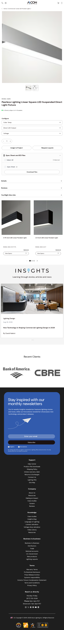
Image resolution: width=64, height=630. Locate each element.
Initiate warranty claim (32, 472)
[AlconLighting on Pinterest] (30, 607)
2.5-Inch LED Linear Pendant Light (46, 238)
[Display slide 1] (30, 261)
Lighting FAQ (32, 480)
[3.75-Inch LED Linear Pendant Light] (16, 217)
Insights (12, 447)
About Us (32, 493)
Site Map (32, 483)
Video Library (32, 530)
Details (4, 181)
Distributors (32, 546)
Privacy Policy (32, 585)
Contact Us (32, 477)
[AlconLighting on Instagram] (26, 607)
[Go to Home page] (32, 3)
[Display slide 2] (32, 261)
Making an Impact (32, 498)
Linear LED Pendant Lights (23, 8)
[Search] (2, 3)
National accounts (32, 551)
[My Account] (5, 3)
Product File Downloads (32, 467)
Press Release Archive (32, 575)
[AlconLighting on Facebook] (33, 607)
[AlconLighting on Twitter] (28, 607)
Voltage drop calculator (32, 527)
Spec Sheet (11, 167)
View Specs (8, 253)
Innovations (23, 447)
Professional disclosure (32, 572)
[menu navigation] (61, 3)
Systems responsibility (32, 577)
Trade (32, 549)
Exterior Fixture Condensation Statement (32, 580)
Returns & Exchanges (32, 475)
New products (32, 557)
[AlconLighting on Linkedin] (38, 607)
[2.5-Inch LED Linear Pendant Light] (48, 217)
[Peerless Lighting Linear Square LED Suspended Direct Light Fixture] (28, 88)
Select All (10, 160)
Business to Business (32, 543)
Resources (32, 496)
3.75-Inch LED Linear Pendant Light (15, 238)
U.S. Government (32, 554)
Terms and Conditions (32, 583)
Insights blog (32, 519)
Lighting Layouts (32, 559)
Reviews (4, 188)
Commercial (11, 8)
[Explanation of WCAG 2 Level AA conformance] (42, 625)
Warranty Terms (32, 569)
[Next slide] (37, 261)
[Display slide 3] (34, 261)
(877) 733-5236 (32, 598)
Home (5, 8)
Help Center (32, 464)
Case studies (32, 501)
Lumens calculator (32, 524)
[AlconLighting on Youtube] (36, 607)
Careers (32, 503)
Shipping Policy (32, 469)
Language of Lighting (32, 522)
